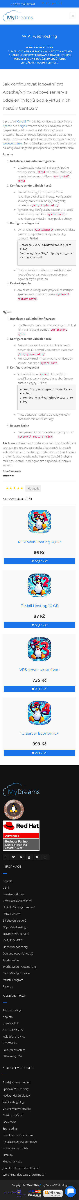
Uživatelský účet (12, 1056)
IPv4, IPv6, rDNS (13, 940)
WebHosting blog (13, 1102)
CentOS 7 (23, 121)
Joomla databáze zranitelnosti (21, 1168)
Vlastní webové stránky (17, 1108)
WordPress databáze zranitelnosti (23, 1174)
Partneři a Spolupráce (16, 973)
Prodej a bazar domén (16, 1082)
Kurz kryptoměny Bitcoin (18, 1135)
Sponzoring (10, 1128)
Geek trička (9, 1122)
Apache (7, 126)
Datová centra (11, 914)
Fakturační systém (14, 1050)
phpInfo (8, 1017)
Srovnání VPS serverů (16, 933)
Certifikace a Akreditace (17, 901)
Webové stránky (12, 143)
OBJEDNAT (41, 561)
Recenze (8, 986)
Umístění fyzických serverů (19, 907)
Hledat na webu (12, 1161)
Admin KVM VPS (13, 1030)
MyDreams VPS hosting (54, 1185)
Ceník (6, 887)
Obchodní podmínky (15, 947)
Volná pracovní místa (15, 1148)
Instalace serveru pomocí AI (20, 1141)
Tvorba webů (11, 960)
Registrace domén (14, 894)
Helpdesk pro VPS (14, 1036)
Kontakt (7, 881)
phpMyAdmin (11, 1023)
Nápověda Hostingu (15, 927)
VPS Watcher (11, 1043)
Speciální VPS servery (16, 1089)
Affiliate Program (13, 980)
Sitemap (8, 1155)
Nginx (23, 126)
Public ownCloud (13, 1115)
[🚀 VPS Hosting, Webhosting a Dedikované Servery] (18, 16)
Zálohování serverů (14, 920)
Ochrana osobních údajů (18, 953)
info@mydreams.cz (25, 3)
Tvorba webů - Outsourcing (20, 966)
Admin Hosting (12, 1010)
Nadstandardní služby (16, 1095)
